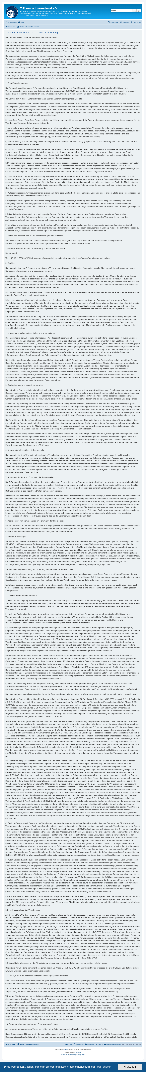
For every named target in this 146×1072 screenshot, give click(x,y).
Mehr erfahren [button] (104, 1067)
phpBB (65, 1049)
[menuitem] (21, 22)
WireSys (78, 1052)
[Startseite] (12, 11)
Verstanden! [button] (130, 1067)
